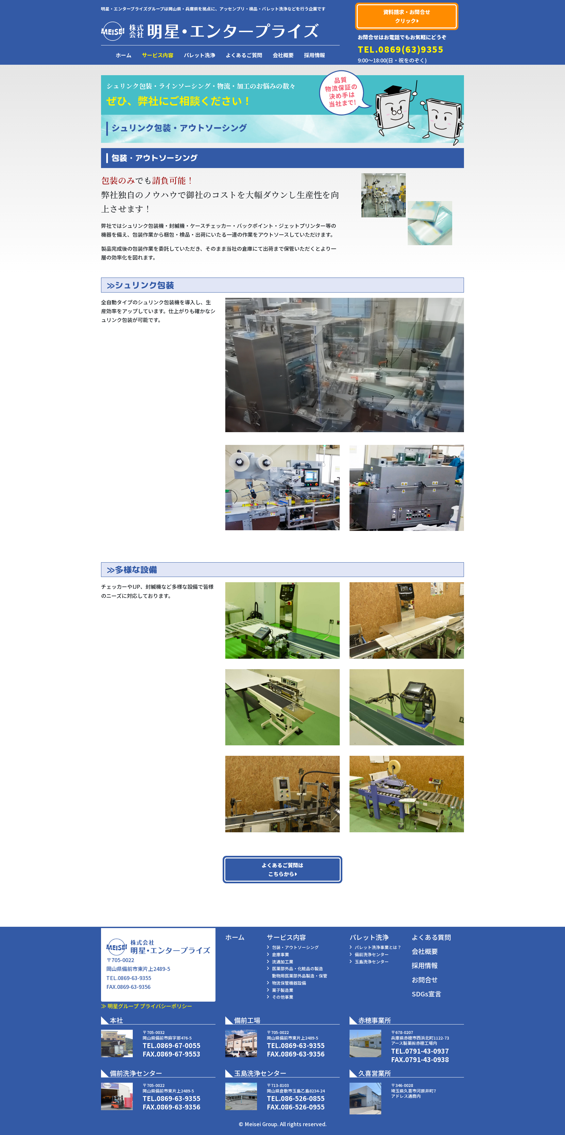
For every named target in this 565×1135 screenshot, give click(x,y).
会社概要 (283, 55)
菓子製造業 (282, 990)
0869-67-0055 (178, 1045)
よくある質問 (431, 937)
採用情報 (314, 55)
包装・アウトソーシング (295, 947)
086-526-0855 (303, 1098)
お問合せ (425, 979)
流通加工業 (282, 961)
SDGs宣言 (426, 993)
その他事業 (282, 997)
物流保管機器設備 (289, 983)
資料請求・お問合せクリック (406, 16)
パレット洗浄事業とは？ (378, 947)
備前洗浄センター (372, 954)
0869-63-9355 (134, 978)
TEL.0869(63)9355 (401, 49)
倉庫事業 (280, 954)
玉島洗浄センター (372, 961)
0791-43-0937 (427, 1051)
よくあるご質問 (244, 55)
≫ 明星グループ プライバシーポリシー (146, 1006)
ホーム (123, 55)
